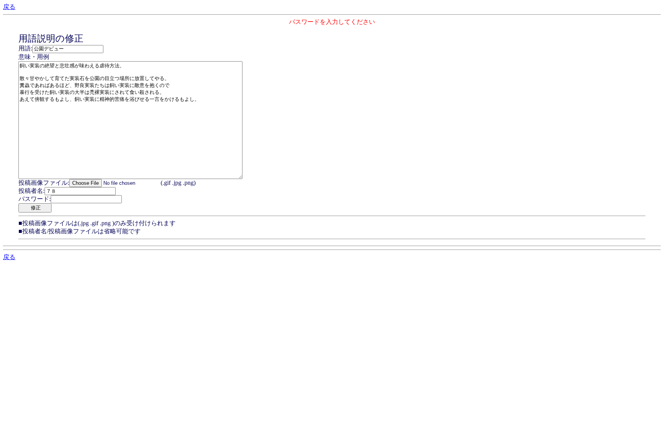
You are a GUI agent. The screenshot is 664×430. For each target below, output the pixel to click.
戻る (9, 6)
